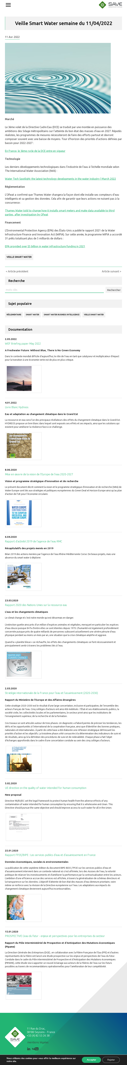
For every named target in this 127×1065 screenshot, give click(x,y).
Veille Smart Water (19, 257)
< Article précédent (17, 271)
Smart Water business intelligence (61, 315)
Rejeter (111, 1059)
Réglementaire (14, 315)
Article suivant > (111, 271)
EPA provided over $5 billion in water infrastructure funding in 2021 (45, 246)
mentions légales (37, 1042)
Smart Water (32, 315)
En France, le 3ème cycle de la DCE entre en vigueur (35, 150)
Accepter (91, 1059)
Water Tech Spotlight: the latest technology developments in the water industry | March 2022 (60, 178)
